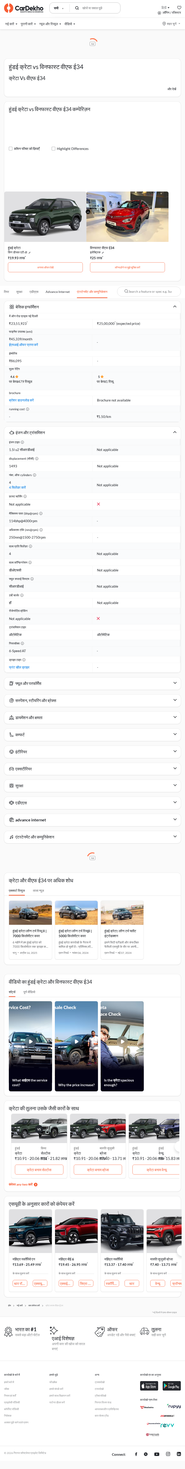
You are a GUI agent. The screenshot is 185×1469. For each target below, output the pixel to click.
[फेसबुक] (136, 1454)
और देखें (171, 89)
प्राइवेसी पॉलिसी (12, 1402)
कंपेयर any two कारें (20, 1184)
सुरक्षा (19, 292)
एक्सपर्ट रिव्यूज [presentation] (17, 890)
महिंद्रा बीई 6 (66, 1259)
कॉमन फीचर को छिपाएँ (27, 149)
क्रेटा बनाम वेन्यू (157, 1170)
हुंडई (161, 1148)
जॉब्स (6, 1389)
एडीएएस (34, 292)
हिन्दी (164, 7)
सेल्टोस (45, 1153)
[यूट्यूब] (156, 1454)
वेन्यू (161, 1153)
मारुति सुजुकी (107, 1148)
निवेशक (8, 1415)
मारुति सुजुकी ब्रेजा (161, 1259)
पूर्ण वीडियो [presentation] (29, 992)
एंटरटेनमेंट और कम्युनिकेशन (92, 292)
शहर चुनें (171, 24)
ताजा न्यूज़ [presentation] (38, 890)
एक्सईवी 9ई (66, 1283)
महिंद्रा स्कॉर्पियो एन (24, 1259)
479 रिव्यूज (25, 381)
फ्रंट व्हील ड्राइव (19, 667)
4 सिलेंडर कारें (17, 487)
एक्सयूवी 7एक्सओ (40, 1283)
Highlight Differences (73, 149)
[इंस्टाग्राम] (168, 1454)
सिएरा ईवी (86, 1283)
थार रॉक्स (20, 1283)
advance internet (58, 292)
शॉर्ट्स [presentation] (12, 992)
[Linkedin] (179, 1454)
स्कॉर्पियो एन (112, 1283)
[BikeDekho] (147, 1407)
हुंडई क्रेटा (14, 248)
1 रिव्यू (109, 381)
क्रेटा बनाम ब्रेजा (98, 1170)
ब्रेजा (103, 1153)
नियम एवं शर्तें (10, 1395)
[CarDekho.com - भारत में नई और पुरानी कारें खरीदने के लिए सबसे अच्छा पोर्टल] (23, 8)
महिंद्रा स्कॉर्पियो (113, 1259)
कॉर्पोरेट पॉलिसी (11, 1409)
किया (43, 1148)
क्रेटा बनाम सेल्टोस (39, 1170)
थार (131, 1283)
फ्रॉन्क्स (177, 1283)
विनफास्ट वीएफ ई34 (102, 248)
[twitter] (146, 1454)
